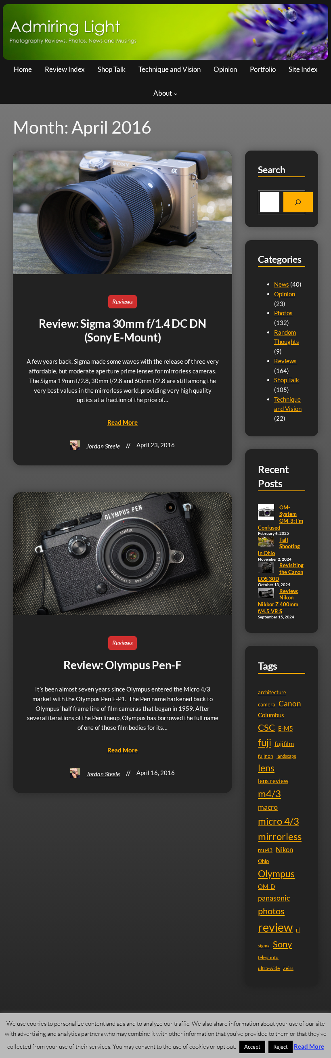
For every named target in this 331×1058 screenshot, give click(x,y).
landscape (286, 755)
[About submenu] (176, 94)
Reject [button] (280, 1046)
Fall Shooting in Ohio (279, 546)
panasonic (274, 897)
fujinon (265, 755)
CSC (266, 727)
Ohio (263, 861)
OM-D (266, 886)
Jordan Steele (103, 446)
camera (266, 704)
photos (271, 910)
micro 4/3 (278, 821)
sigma (264, 945)
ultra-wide (269, 968)
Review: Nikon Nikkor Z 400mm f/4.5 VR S (278, 601)
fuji (264, 742)
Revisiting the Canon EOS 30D (281, 572)
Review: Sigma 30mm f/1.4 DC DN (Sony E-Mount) (122, 330)
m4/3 (269, 793)
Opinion (284, 293)
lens (266, 768)
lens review (273, 780)
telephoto (268, 957)
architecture (272, 692)
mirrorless (280, 836)
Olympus (276, 873)
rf (298, 929)
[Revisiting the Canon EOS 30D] (266, 568)
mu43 (265, 849)
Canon (290, 703)
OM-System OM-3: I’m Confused (280, 517)
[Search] (298, 202)
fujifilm (284, 743)
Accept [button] (252, 1046)
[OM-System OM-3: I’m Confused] (266, 513)
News (281, 284)
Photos (283, 312)
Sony (282, 944)
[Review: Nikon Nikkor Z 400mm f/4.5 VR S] (266, 594)
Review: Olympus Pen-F (122, 665)
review (275, 927)
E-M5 (285, 728)
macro (268, 807)
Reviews (122, 301)
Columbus (271, 715)
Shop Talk (286, 379)
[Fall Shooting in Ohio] (266, 542)
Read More (309, 1046)
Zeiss (288, 968)
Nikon (284, 849)
